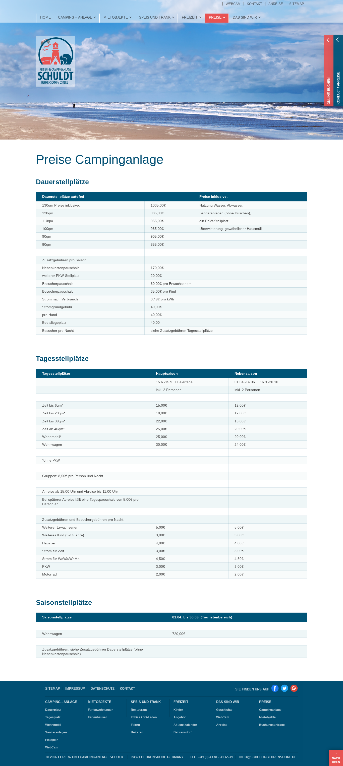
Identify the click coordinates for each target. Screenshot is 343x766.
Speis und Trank (146, 702)
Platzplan (51, 740)
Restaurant (139, 710)
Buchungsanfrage (272, 725)
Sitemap (52, 688)
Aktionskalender (185, 725)
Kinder (178, 710)
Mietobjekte (99, 702)
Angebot (180, 717)
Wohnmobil (53, 725)
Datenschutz (103, 688)
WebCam (51, 747)
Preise (265, 702)
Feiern (135, 725)
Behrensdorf (183, 732)
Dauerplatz (53, 710)
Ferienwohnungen (100, 710)
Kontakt (127, 688)
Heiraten (137, 732)
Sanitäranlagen (56, 732)
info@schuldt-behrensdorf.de (268, 757)
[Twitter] (284, 688)
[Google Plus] (294, 688)
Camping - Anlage (61, 702)
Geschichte (224, 710)
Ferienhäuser (97, 717)
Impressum (75, 688)
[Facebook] (275, 688)
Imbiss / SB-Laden (144, 717)
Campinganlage (270, 710)
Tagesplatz (53, 717)
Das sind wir (227, 702)
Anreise (221, 725)
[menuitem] (233, 4)
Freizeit (181, 702)
